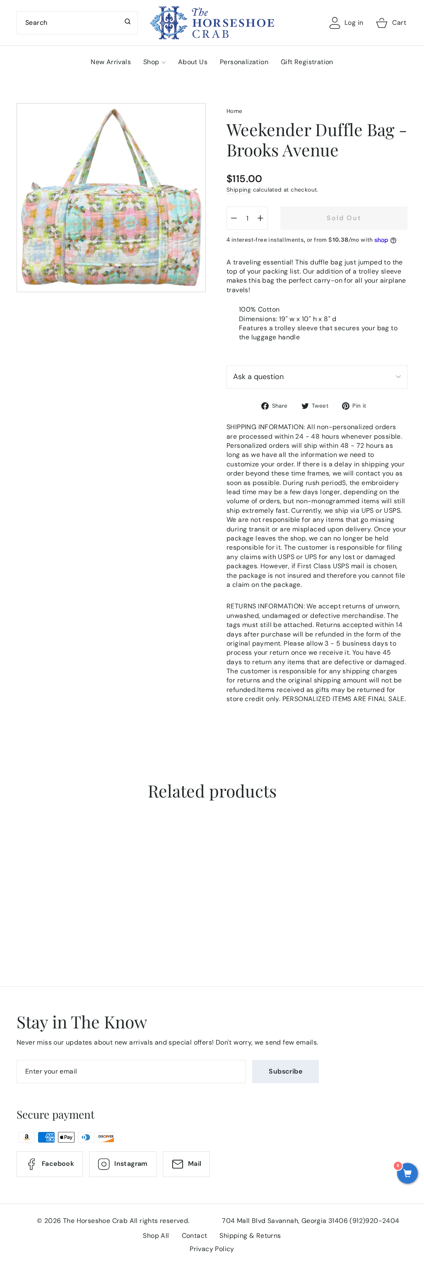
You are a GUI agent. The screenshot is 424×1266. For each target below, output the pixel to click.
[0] (407, 1174)
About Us (192, 62)
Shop (151, 62)
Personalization (244, 62)
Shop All (156, 1235)
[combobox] (77, 22)
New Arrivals (111, 62)
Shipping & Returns (250, 1235)
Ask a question (258, 377)
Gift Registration (307, 62)
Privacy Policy (212, 1248)
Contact (194, 1235)
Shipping (238, 189)
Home (234, 111)
